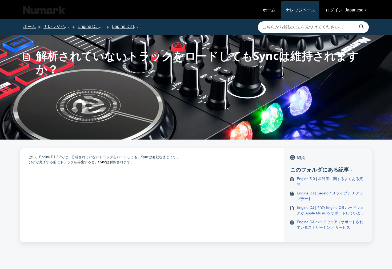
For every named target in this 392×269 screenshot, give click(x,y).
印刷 (301, 158)
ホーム (269, 10)
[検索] (361, 27)
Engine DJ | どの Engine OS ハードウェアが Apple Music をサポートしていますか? (330, 210)
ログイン (334, 10)
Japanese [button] (354, 10)
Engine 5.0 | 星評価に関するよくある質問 (330, 181)
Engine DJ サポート (97, 26)
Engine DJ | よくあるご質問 (138, 26)
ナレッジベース (300, 10)
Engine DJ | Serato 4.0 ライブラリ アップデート (330, 196)
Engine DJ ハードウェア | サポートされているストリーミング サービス (330, 225)
